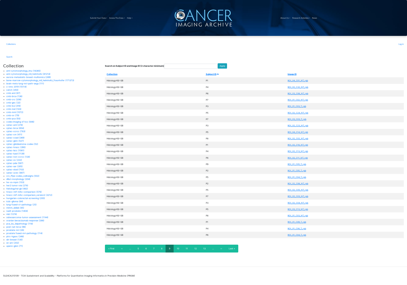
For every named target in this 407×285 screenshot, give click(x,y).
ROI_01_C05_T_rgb (297, 164)
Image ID (292, 74)
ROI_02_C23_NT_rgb (298, 125)
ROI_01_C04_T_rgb (297, 177)
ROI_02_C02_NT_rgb (298, 138)
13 (205, 248)
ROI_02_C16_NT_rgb (298, 145)
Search (9, 56)
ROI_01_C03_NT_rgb (298, 215)
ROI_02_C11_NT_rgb (298, 158)
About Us (285, 17)
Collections (11, 44)
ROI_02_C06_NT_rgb (298, 183)
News (315, 17)
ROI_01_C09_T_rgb (297, 222)
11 (188, 248)
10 (179, 248)
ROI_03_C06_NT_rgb (298, 93)
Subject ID (211, 74)
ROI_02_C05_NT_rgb (298, 190)
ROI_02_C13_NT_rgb (298, 151)
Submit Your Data (99, 17)
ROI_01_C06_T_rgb (297, 228)
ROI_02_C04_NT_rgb (298, 203)
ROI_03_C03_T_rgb (297, 119)
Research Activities (301, 17)
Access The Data (117, 17)
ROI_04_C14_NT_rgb (298, 132)
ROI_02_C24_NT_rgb (298, 112)
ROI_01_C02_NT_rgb (298, 100)
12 (196, 248)
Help (130, 17)
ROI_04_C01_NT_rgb (298, 80)
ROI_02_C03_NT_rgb (298, 196)
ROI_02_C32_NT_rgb (298, 87)
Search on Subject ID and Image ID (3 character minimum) (134, 66)
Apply (222, 66)
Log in (401, 44)
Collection (112, 74)
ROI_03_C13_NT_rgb (298, 209)
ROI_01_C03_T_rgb (297, 106)
